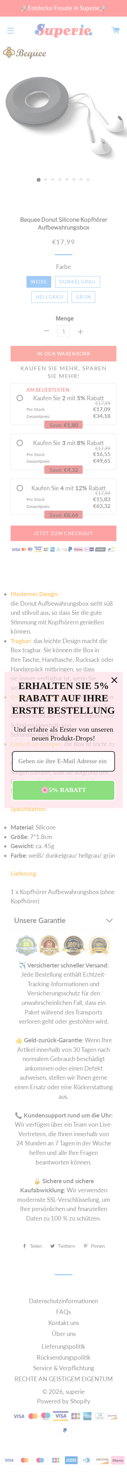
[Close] (114, 680)
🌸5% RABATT (63, 789)
